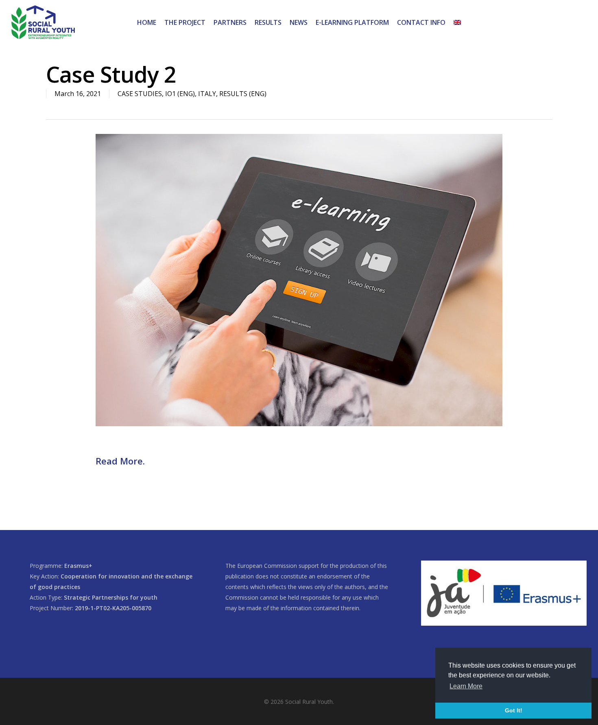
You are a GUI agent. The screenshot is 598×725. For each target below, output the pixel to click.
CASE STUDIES (140, 93)
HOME (146, 22)
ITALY (207, 93)
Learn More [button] (466, 686)
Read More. (120, 461)
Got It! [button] (513, 710)
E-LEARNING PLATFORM (352, 22)
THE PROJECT (184, 22)
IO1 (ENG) (180, 93)
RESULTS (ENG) (242, 93)
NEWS (299, 22)
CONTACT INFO (421, 22)
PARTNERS (230, 22)
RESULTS (268, 22)
